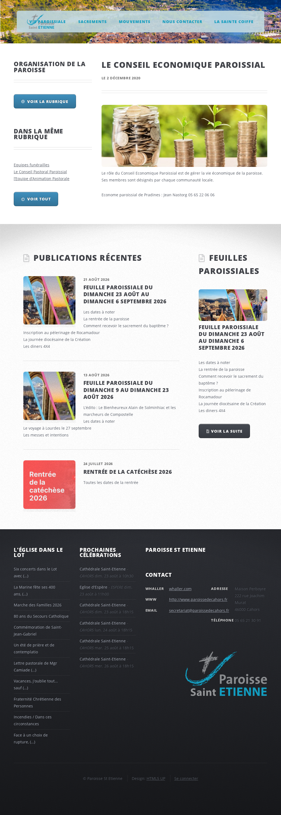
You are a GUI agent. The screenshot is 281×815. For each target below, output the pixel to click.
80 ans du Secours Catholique (41, 616)
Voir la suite (226, 431)
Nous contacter (182, 21)
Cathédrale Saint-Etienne (103, 569)
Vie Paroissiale (47, 21)
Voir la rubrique (47, 101)
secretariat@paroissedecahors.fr (199, 610)
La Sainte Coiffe (233, 21)
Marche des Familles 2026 (37, 604)
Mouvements (134, 21)
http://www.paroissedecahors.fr (198, 599)
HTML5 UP (156, 778)
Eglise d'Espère (93, 587)
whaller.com (180, 588)
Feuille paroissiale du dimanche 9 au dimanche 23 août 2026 (126, 389)
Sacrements (92, 21)
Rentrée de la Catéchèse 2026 (127, 471)
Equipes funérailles (31, 164)
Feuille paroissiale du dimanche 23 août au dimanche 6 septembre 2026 (125, 294)
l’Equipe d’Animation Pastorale (41, 178)
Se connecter (186, 778)
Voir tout (39, 198)
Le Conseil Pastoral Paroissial (40, 171)
